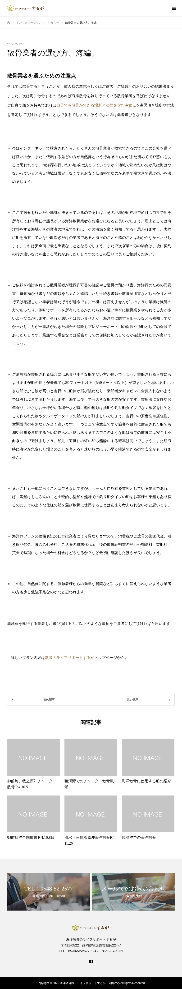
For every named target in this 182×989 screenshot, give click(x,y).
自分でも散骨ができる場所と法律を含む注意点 (96, 105)
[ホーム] (8, 22)
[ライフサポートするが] (26, 8)
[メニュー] (173, 8)
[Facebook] (91, 961)
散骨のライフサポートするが (69, 658)
